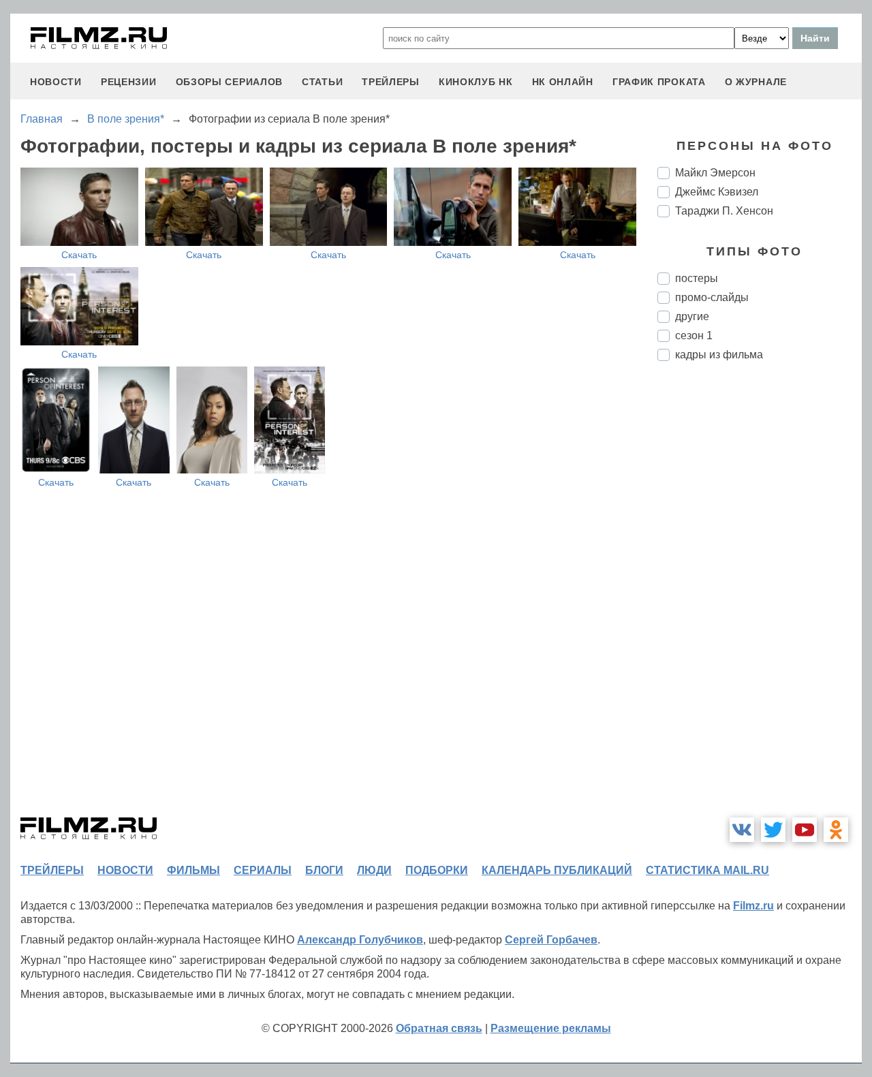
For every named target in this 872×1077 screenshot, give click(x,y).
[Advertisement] (759, 599)
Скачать (79, 254)
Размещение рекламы (550, 1028)
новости (56, 81)
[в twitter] (773, 829)
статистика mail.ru (707, 870)
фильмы (193, 870)
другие (692, 316)
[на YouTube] (804, 829)
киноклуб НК (476, 81)
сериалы (263, 870)
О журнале (756, 81)
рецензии (129, 81)
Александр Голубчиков (360, 940)
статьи (322, 81)
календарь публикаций (557, 870)
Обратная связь (439, 1028)
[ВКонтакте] (742, 829)
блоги (324, 870)
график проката (659, 81)
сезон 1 (694, 335)
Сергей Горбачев (551, 940)
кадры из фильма (719, 354)
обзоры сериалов (229, 81)
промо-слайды (712, 297)
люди (374, 870)
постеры (696, 278)
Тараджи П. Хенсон (724, 211)
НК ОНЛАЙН (562, 81)
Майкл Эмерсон (715, 172)
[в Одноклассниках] (836, 829)
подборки (436, 870)
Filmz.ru (753, 905)
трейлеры (391, 81)
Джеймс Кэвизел (716, 192)
